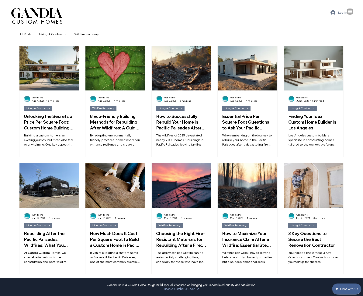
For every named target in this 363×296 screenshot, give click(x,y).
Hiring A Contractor (53, 34)
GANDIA (36, 13)
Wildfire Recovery (86, 34)
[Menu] (350, 11)
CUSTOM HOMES (38, 22)
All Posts (25, 34)
